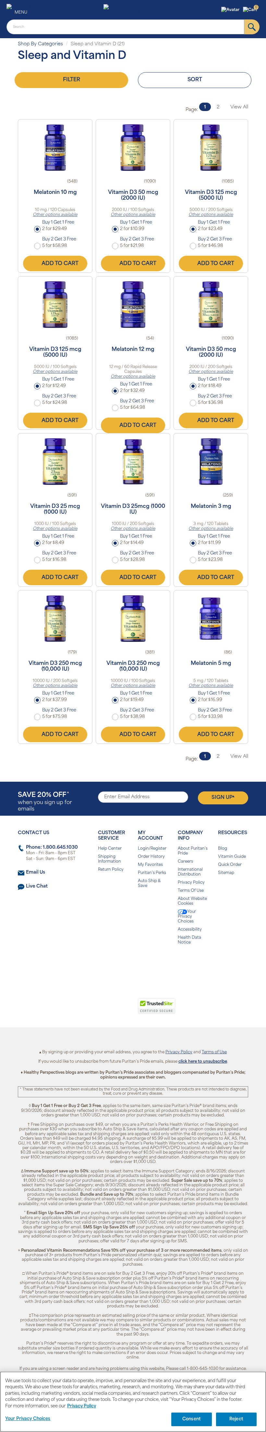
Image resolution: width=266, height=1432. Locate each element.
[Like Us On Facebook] (117, 963)
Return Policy (111, 870)
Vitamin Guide (232, 857)
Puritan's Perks (152, 873)
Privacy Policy (191, 883)
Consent (191, 1419)
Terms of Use (214, 1052)
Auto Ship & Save (149, 883)
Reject (236, 1419)
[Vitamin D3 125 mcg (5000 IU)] (211, 147)
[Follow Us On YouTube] (146, 963)
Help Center (110, 849)
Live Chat (37, 886)
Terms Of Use (191, 891)
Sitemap (226, 873)
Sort (194, 80)
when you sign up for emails (45, 802)
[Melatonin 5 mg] (211, 618)
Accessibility (190, 930)
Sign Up (223, 797)
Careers (185, 862)
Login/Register (152, 849)
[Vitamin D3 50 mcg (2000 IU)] (133, 147)
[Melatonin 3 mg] (211, 461)
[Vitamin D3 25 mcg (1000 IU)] (55, 461)
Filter (71, 80)
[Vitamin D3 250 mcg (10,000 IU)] (55, 618)
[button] (231, 10)
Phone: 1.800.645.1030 (52, 847)
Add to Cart (60, 263)
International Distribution (190, 872)
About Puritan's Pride (193, 851)
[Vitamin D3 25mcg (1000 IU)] (133, 461)
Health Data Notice (189, 940)
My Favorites (150, 865)
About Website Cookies (192, 901)
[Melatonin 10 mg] (55, 147)
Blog (222, 849)
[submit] (252, 26)
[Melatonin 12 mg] (133, 304)
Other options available (55, 215)
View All (239, 107)
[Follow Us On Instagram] (132, 963)
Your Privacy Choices (187, 916)
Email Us (35, 872)
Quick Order (230, 865)
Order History (151, 857)
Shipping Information (109, 859)
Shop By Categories (40, 44)
